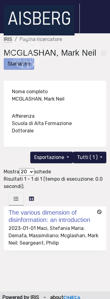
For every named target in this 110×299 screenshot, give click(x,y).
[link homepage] (42, 20)
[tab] (16, 199)
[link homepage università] (25, 53)
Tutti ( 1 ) (88, 157)
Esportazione (49, 157)
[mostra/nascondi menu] (103, 53)
